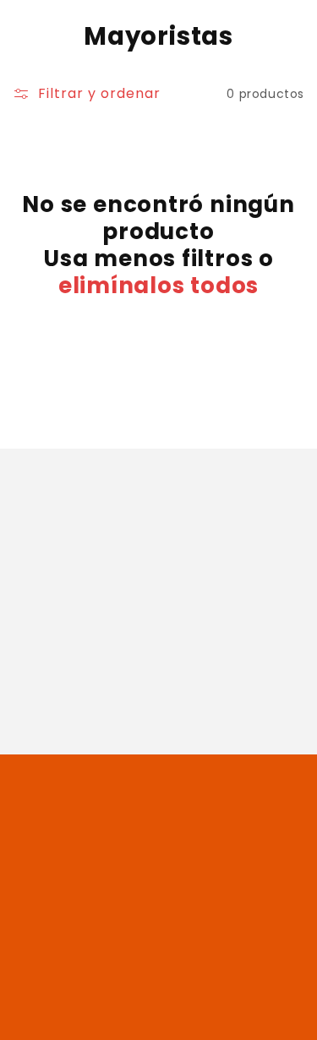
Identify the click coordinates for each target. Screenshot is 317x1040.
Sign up (159, 701)
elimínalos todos (158, 285)
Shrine (247, 1019)
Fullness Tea (130, 1019)
